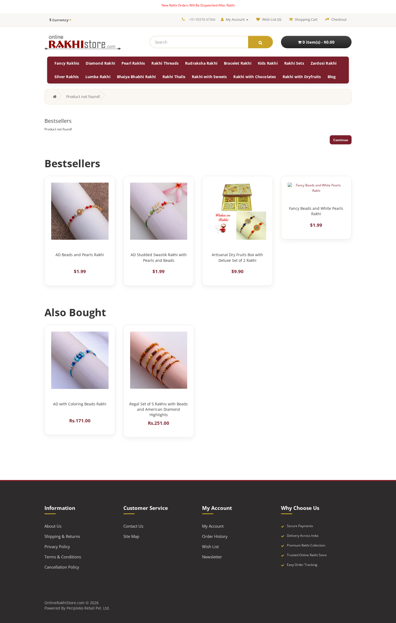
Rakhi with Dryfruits (302, 76)
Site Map (131, 536)
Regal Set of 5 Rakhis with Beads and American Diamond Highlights (158, 409)
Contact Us (133, 526)
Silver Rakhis (66, 76)
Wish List (210, 546)
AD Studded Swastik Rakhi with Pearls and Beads (159, 257)
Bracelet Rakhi (237, 63)
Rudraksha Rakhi (201, 63)
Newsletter (212, 556)
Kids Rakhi (268, 63)
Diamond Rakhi (100, 63)
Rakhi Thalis (173, 76)
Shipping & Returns (62, 536)
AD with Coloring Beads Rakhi (79, 403)
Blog (332, 76)
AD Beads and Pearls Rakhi (79, 254)
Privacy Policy (57, 546)
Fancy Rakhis (66, 63)
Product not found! (83, 96)
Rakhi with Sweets (209, 76)
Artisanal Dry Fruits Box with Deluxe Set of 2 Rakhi (237, 257)
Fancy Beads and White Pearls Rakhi (316, 211)
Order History (215, 536)
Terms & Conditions (62, 556)
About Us (52, 526)
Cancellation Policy (61, 567)
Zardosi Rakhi (324, 63)
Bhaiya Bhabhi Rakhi (136, 76)
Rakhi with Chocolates (254, 76)
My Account (213, 526)
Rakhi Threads (165, 63)
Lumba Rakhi (97, 76)
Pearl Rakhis (133, 63)
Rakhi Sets (294, 63)
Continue (340, 140)
